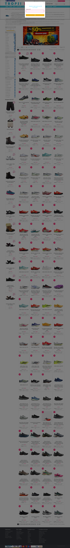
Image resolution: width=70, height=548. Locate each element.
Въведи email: (28, 9)
